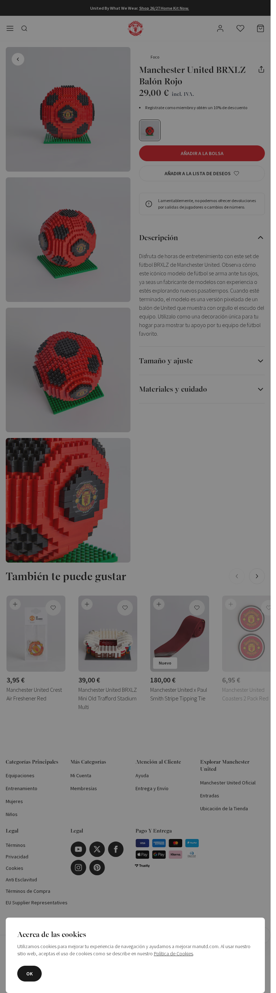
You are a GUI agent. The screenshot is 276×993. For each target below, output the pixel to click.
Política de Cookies (173, 953)
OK (29, 973)
